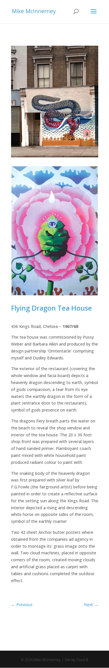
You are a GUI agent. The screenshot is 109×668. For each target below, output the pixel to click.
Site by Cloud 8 (76, 659)
